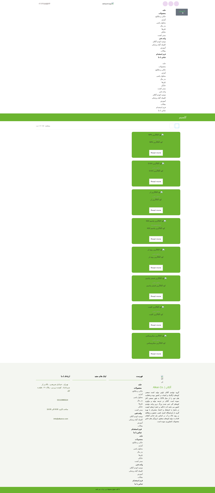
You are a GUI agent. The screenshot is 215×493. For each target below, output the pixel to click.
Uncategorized (156, 225)
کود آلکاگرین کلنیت (156, 314)
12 (43, 126)
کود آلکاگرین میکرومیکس (156, 343)
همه (37, 126)
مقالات (163, 51)
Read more (156, 153)
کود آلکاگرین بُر (156, 200)
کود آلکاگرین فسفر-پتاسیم (156, 286)
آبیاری (163, 20)
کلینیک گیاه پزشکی (159, 45)
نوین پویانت (104, 489)
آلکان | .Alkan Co (162, 387)
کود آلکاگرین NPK (156, 142)
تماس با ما (162, 57)
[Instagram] (170, 3)
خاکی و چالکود (160, 16)
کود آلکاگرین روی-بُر (156, 257)
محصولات (162, 13)
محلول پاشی (161, 23)
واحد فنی (162, 38)
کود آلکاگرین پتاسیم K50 (156, 228)
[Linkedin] (176, 3)
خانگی (163, 32)
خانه (164, 10)
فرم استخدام (161, 54)
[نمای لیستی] (171, 126)
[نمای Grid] (177, 126)
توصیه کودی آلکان (159, 42)
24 (40, 126)
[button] (104, 60)
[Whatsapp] (165, 3)
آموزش (163, 48)
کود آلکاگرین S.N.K (156, 171)
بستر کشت (162, 35)
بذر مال (163, 26)
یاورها (164, 29)
